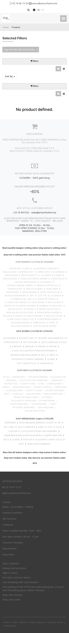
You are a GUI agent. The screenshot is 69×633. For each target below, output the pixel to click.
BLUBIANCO (58, 272)
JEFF (32, 296)
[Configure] (34, 10)
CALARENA (46, 275)
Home (6, 27)
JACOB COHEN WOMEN (15, 296)
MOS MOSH (57, 306)
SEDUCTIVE (28, 319)
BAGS (63, 342)
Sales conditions (10, 563)
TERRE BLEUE (39, 323)
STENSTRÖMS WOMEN (48, 319)
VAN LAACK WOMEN (20, 326)
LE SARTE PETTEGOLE (45, 299)
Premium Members (12, 512)
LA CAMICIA (55, 296)
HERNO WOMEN (29, 292)
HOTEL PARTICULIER (49, 292)
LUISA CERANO (37, 302)
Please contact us (37, 622)
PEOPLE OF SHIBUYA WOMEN (29, 316)
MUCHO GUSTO (15, 309)
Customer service (55, 622)
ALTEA (6, 377)
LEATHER (53, 346)
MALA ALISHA (54, 302)
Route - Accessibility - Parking (17, 506)
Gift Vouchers (9, 518)
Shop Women (9, 548)
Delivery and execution (14, 568)
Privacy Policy (10, 625)
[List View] (64, 68)
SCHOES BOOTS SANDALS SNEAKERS (27, 359)
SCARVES (51, 359)
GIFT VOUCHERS (30, 342)
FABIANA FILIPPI (15, 289)
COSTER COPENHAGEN (25, 282)
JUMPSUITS (17, 346)
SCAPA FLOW (13, 319)
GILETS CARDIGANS (49, 342)
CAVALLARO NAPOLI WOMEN (34, 279)
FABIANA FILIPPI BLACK (47, 285)
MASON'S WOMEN (27, 306)
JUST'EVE (42, 296)
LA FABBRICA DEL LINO (21, 299)
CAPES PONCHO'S (12, 342)
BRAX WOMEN (11, 275)
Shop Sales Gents (11, 599)
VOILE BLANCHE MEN (35, 411)
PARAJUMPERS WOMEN (48, 312)
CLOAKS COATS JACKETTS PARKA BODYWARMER (32, 350)
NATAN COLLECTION (48, 309)
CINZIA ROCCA (58, 279)
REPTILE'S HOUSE (54, 316)
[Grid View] (58, 68)
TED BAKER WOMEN (20, 323)
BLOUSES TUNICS (26, 338)
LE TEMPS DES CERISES (16, 302)
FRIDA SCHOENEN (34, 289)
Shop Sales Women (12, 594)
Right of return (9, 572)
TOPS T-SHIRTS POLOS (26, 363)
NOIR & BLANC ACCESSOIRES (20, 312)
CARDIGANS (45, 363)
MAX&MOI (43, 306)
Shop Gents (8, 554)
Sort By (9, 76)
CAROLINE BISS (10, 279)
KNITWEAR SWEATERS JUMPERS (24, 355)
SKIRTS (52, 355)
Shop (14, 622)
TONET (52, 323)
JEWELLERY (30, 346)
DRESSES (41, 346)
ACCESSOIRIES (9, 338)
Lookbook (7, 524)
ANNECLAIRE (44, 272)
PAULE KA (7, 316)
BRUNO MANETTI (29, 275)
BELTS (43, 355)
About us (23, 622)
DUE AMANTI (46, 282)
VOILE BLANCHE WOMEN (44, 326)
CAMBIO (58, 275)
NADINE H (30, 309)
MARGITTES (9, 306)
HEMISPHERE (12, 292)
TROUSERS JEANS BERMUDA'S (51, 338)
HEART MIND (52, 289)
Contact (6, 502)
